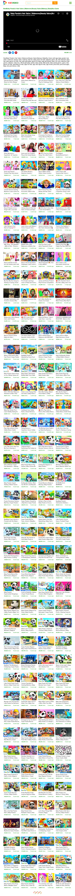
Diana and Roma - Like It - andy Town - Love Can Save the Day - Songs (46, 319)
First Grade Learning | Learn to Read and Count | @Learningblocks (28, 282)
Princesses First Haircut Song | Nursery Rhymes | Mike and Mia (46, 136)
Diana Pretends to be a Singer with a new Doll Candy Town (10, 209)
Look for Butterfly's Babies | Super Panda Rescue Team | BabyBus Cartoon (28, 594)
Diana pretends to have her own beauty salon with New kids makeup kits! (11, 264)
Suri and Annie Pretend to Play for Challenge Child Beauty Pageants (46, 82)
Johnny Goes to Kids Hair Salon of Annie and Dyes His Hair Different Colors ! (28, 209)
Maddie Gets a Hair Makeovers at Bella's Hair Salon (28, 246)
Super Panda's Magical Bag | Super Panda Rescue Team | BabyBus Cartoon (28, 648)
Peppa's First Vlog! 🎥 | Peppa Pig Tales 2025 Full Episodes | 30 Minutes (63, 246)
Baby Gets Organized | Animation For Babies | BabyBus (62, 703)
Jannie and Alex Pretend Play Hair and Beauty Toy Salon (63, 118)
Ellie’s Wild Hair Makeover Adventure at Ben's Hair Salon (11, 393)
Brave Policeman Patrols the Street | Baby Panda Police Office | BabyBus (28, 667)
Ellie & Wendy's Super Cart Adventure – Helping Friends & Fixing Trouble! (11, 466)
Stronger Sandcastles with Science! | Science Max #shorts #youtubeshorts (11, 300)
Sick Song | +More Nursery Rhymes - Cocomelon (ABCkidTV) (45, 118)
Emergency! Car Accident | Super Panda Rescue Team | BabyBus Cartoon (28, 721)
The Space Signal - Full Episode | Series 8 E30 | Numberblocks (28, 337)
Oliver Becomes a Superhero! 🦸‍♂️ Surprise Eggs (10, 155)
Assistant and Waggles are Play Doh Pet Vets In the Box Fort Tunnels (46, 557)
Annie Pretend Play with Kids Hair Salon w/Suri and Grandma (11, 118)
